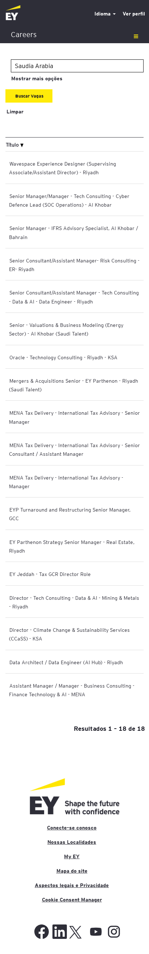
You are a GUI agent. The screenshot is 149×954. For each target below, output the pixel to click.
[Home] (13, 13)
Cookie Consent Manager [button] (72, 899)
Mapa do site (72, 871)
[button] (74, 34)
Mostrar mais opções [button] (37, 78)
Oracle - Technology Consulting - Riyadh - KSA (63, 357)
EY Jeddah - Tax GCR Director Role (50, 574)
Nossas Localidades (71, 842)
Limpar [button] (15, 111)
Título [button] (13, 144)
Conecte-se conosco (72, 827)
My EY (72, 856)
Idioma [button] (103, 13)
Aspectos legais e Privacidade (72, 885)
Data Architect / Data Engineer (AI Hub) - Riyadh (66, 662)
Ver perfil (134, 13)
